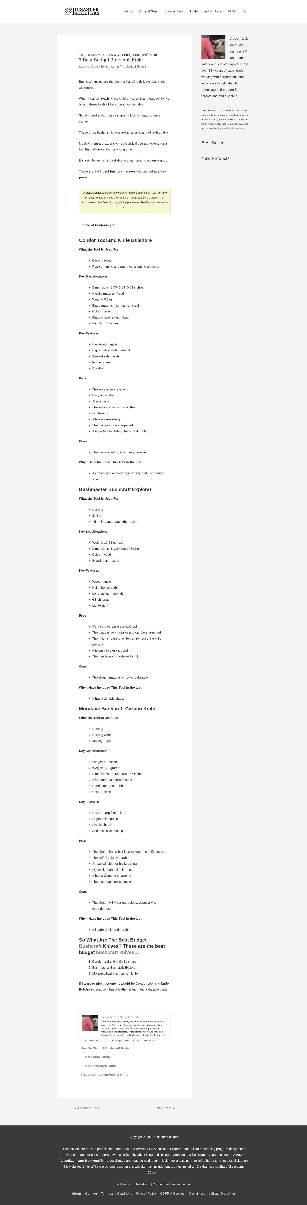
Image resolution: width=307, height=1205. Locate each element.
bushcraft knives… (117, 952)
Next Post (166, 1108)
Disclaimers (197, 1193)
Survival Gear (148, 11)
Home (128, 11)
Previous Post (86, 1108)
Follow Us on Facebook (133, 1184)
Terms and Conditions (116, 1193)
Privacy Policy (146, 1193)
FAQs (232, 11)
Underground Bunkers (205, 11)
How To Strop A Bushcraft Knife (105, 1048)
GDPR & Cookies (172, 1193)
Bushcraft (90, 946)
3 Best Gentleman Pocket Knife (104, 1074)
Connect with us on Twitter (171, 1184)
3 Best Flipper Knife (96, 1057)
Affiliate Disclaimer (222, 1193)
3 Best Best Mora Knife (98, 1066)
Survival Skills (174, 11)
